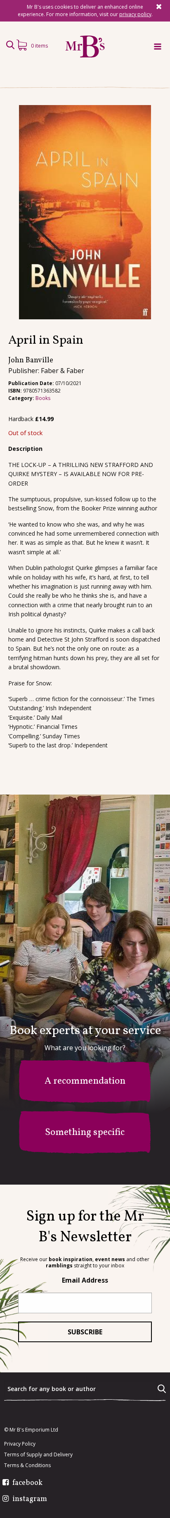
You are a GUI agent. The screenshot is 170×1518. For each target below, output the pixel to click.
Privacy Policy (19, 1443)
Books (42, 398)
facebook (27, 1483)
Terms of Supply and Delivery (38, 1454)
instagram (29, 1499)
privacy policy (135, 14)
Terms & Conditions (27, 1465)
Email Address (85, 1280)
